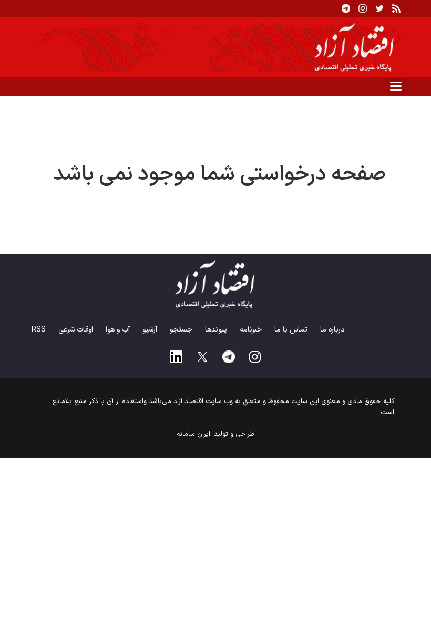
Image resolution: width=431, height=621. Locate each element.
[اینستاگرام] (362, 8)
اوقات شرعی (75, 329)
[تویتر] (379, 8)
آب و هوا (118, 329)
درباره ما (332, 329)
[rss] (396, 8)
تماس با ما (290, 329)
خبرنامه (251, 329)
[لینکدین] (176, 357)
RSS (39, 329)
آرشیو (149, 329)
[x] (202, 357)
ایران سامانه (193, 434)
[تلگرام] (345, 8)
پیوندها (216, 329)
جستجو (181, 329)
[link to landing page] (215, 47)
